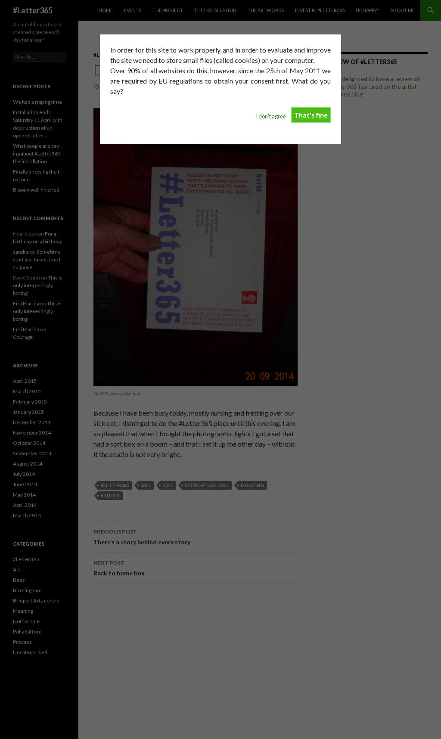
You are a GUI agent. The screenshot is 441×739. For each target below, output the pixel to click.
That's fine (311, 115)
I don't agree (271, 116)
